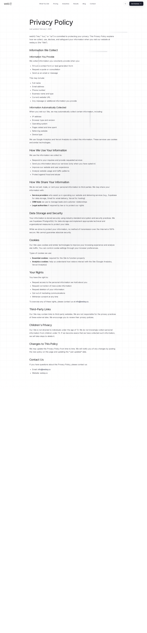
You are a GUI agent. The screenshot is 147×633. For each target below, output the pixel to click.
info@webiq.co (82, 301)
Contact (93, 4)
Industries (65, 4)
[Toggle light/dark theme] (125, 3)
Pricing (55, 4)
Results (76, 4)
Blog (84, 4)
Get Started (135, 4)
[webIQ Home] (8, 4)
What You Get (44, 4)
